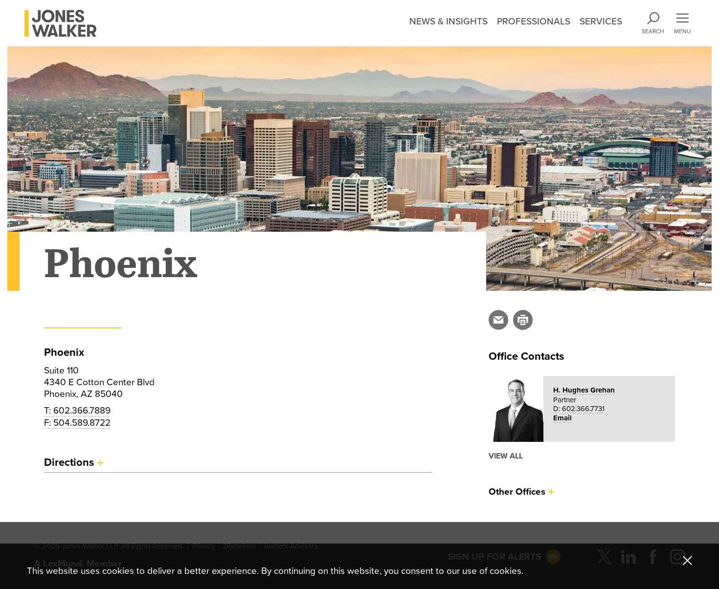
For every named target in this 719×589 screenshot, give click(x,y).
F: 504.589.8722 (77, 422)
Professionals (533, 21)
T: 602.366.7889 (77, 410)
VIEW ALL (506, 456)
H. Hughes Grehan (584, 390)
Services (601, 21)
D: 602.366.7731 (579, 408)
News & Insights (448, 21)
